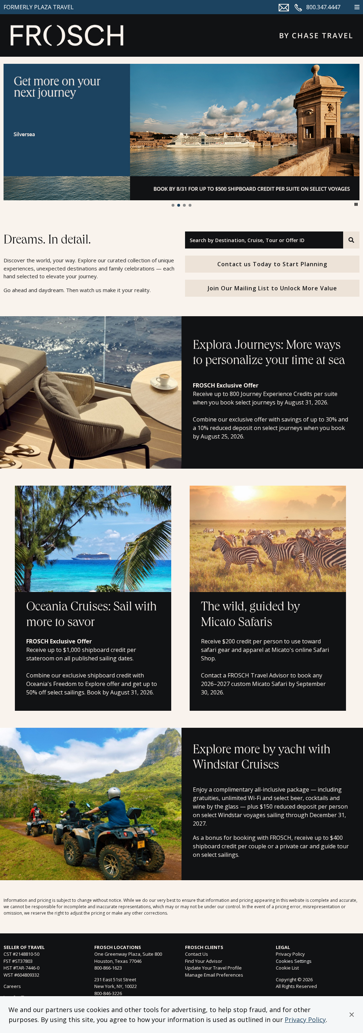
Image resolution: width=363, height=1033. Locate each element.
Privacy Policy (305, 1019)
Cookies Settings (294, 961)
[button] (351, 1014)
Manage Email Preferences (214, 975)
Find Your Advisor (203, 961)
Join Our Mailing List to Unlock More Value (272, 288)
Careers (12, 986)
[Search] (351, 240)
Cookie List (287, 968)
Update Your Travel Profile (213, 968)
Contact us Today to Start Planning (272, 264)
